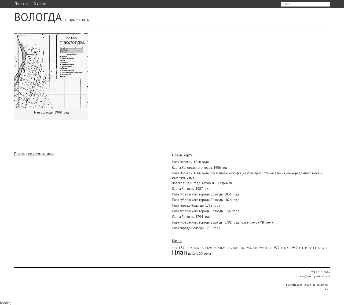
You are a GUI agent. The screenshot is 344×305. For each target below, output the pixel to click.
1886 (242, 248)
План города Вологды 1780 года (196, 228)
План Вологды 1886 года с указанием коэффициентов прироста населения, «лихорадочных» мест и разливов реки (247, 175)
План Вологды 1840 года (190, 162)
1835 (229, 248)
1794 (203, 248)
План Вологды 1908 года (51, 112)
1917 (268, 248)
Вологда (38, 17)
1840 (235, 248)
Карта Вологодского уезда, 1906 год (199, 167)
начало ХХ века (199, 253)
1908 (255, 248)
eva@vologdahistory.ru (315, 276)
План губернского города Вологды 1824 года (205, 200)
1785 (190, 248)
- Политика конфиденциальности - (307, 285)
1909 (262, 248)
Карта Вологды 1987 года (191, 188)
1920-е (277, 248)
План (179, 252)
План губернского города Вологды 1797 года (205, 211)
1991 (324, 248)
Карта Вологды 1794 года (191, 216)
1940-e (295, 248)
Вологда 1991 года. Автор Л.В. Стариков (202, 183)
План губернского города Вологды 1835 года (205, 194)
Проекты (21, 3)
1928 (286, 248)
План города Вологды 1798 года (196, 205)
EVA (313, 272)
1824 (222, 248)
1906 (249, 248)
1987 (317, 248)
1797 (209, 248)
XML (327, 289)
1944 (311, 248)
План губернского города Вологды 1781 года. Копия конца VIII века (222, 222)
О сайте (40, 3)
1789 (196, 248)
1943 (304, 248)
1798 (216, 248)
